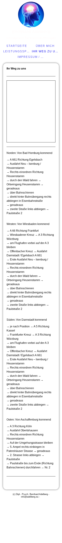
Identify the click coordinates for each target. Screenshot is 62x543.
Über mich (45, 45)
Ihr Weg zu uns (46, 51)
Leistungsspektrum (17, 51)
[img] (31, 14)
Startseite (16, 45)
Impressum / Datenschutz (31, 56)
